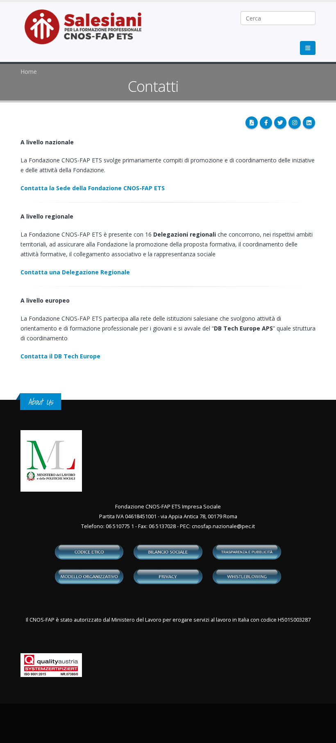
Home (28, 71)
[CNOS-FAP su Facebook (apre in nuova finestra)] (266, 122)
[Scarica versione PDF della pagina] (251, 122)
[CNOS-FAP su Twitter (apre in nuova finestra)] (280, 122)
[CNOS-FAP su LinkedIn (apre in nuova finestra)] (309, 122)
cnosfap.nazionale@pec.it (223, 526)
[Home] (87, 31)
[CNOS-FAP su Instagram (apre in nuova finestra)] (294, 122)
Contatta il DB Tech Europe (60, 356)
